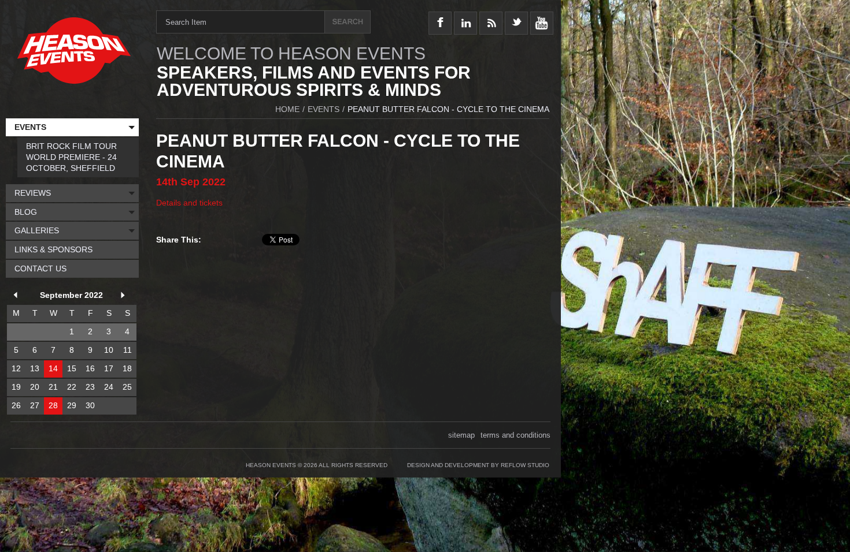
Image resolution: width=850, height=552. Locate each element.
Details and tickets (189, 202)
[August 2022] (17, 296)
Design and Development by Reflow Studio (478, 465)
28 (53, 405)
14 (53, 368)
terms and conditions (515, 435)
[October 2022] (124, 296)
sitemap (461, 435)
